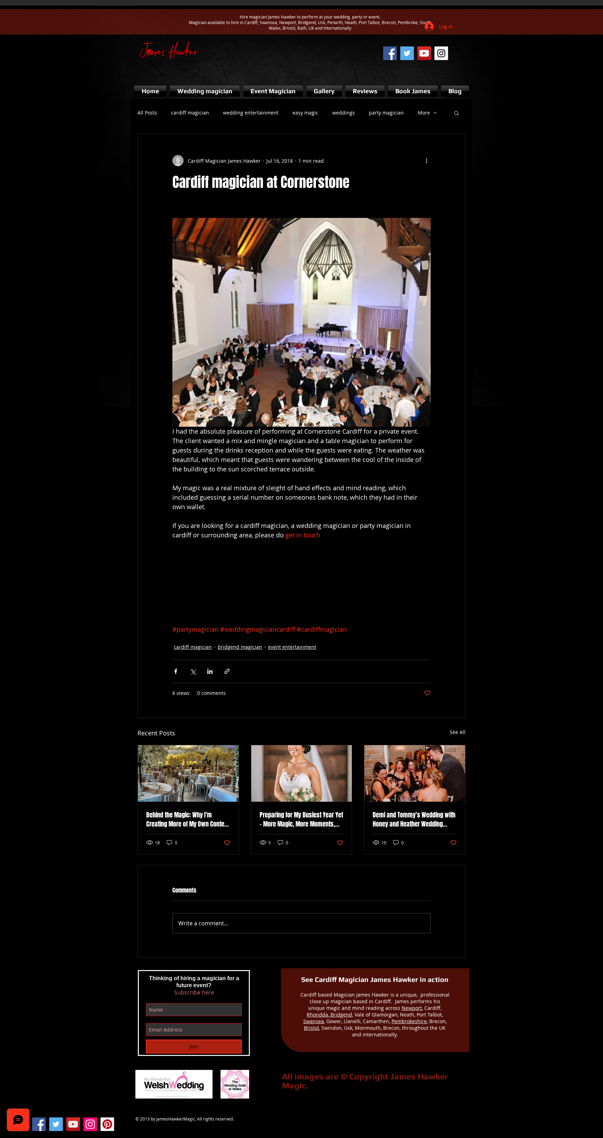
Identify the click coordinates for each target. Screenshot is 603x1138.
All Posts (147, 112)
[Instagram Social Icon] (90, 1124)
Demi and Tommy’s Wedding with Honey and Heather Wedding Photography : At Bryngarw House (414, 819)
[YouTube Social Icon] (73, 1124)
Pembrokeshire (409, 1021)
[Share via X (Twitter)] (192, 671)
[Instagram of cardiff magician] (441, 53)
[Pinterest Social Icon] (107, 1124)
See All (458, 732)
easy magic (305, 112)
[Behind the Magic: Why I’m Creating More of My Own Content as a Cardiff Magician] (188, 773)
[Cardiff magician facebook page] (390, 53)
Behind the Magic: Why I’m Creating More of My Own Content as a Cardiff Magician (187, 819)
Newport (412, 1008)
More (424, 112)
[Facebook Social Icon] (39, 1124)
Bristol (311, 1028)
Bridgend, (341, 1014)
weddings (343, 112)
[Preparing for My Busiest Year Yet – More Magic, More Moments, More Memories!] (301, 773)
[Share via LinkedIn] (210, 671)
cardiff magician (190, 112)
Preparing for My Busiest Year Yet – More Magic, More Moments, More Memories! (301, 819)
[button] (456, 113)
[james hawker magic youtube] (424, 53)
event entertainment (292, 647)
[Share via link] (227, 671)
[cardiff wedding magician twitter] (407, 53)
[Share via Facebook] (175, 671)
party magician (386, 112)
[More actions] (426, 160)
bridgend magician (240, 647)
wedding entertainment (250, 112)
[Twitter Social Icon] (56, 1124)
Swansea (313, 1021)
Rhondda (317, 1014)
